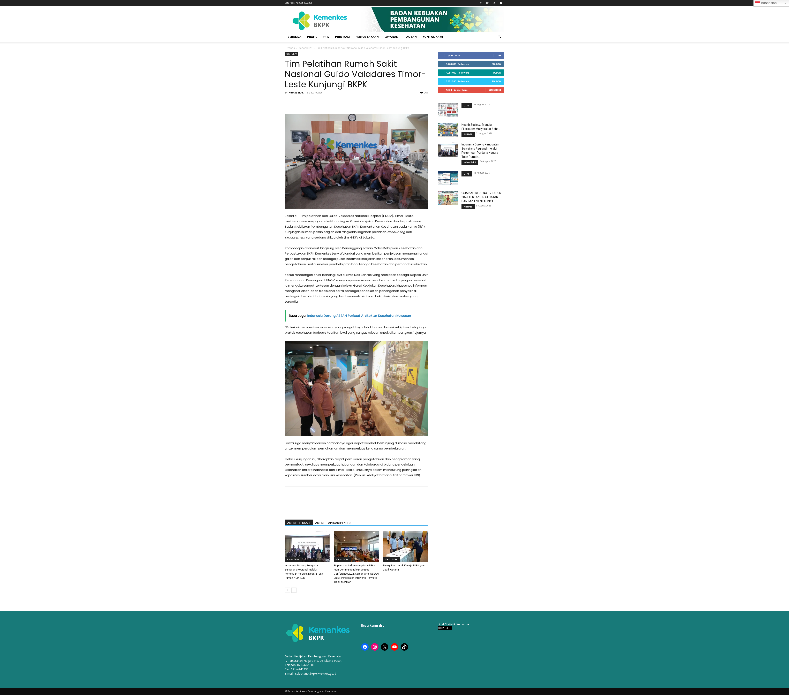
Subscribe (495, 89)
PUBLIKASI (342, 37)
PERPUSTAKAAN (367, 37)
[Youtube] (501, 3)
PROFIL (312, 37)
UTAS (466, 105)
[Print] (317, 102)
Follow (496, 64)
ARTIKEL (468, 134)
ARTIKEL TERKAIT (298, 522)
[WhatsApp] (308, 102)
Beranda (290, 48)
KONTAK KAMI (432, 37)
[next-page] (293, 590)
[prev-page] (287, 590)
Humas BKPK (295, 92)
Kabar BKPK (305, 48)
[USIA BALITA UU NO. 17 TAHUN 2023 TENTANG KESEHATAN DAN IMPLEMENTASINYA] (448, 198)
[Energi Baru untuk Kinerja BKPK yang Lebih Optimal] (405, 546)
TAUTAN (410, 37)
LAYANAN (391, 37)
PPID (326, 37)
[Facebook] (481, 3)
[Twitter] (494, 3)
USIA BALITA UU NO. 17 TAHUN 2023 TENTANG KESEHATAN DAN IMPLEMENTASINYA (481, 197)
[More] (336, 102)
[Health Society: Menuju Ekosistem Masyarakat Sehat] (448, 130)
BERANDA (294, 37)
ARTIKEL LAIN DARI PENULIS (333, 522)
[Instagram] (487, 3)
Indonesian (768, 3)
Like (499, 55)
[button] (499, 37)
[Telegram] (327, 102)
